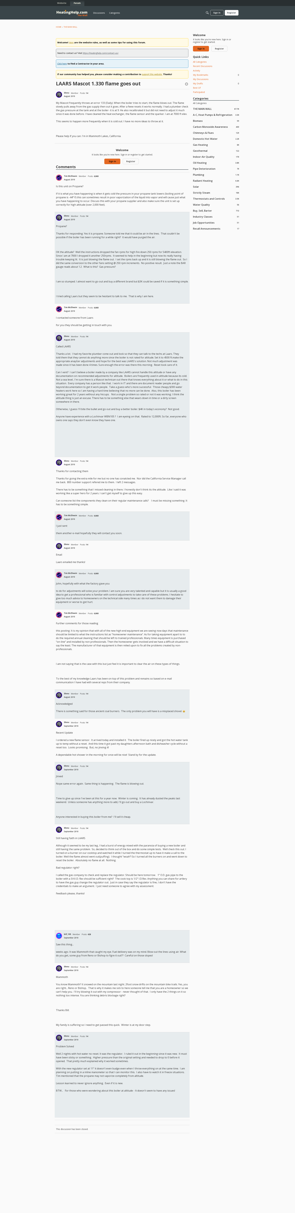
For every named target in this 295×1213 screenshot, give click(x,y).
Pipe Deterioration (216, 168)
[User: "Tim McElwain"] (59, 178)
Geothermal (216, 150)
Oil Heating (216, 162)
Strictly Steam (216, 192)
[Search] (207, 13)
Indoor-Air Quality (216, 156)
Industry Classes (216, 216)
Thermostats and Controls (216, 198)
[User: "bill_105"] (59, 936)
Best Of (197, 87)
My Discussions (200, 79)
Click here (62, 63)
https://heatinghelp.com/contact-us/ (100, 53)
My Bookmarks (216, 74)
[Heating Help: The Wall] (72, 13)
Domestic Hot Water (216, 138)
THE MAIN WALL (216, 108)
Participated (199, 92)
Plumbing (216, 174)
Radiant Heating (216, 180)
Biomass (216, 120)
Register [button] (130, 161)
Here (71, 42)
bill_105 (67, 934)
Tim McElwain (70, 176)
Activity (196, 70)
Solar (216, 186)
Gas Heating (216, 144)
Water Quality (216, 204)
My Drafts (216, 83)
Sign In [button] (112, 161)
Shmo (66, 93)
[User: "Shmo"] (59, 95)
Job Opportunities (216, 222)
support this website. (152, 74)
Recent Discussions (202, 66)
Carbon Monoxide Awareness (216, 126)
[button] (186, 84)
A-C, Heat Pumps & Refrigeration (216, 114)
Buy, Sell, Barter (216, 210)
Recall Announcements (216, 228)
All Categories (200, 61)
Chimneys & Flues (216, 132)
